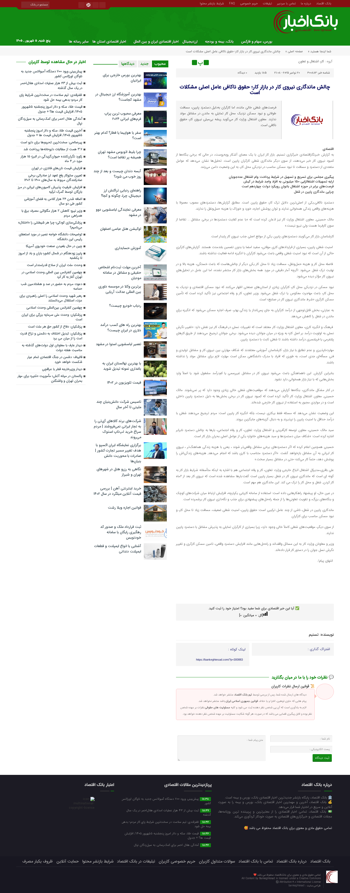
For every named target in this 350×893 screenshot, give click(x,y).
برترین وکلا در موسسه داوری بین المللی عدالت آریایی (119, 289)
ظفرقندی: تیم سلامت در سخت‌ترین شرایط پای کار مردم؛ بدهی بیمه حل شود (50, 97)
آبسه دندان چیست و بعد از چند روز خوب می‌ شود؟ (117, 173)
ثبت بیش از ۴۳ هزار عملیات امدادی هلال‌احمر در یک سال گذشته (51, 86)
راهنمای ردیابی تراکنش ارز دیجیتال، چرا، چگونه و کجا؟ (121, 193)
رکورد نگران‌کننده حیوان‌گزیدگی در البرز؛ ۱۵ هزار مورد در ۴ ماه (51, 159)
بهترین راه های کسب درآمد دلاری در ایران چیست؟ (120, 327)
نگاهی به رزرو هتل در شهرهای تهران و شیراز (119, 471)
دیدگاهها (127, 64)
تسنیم (313, 635)
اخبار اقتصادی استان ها (109, 41)
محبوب (160, 64)
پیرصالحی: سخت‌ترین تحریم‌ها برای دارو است (51, 142)
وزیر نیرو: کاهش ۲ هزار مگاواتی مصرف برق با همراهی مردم (52, 213)
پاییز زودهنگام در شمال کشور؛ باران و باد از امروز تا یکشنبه (50, 256)
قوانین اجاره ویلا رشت (124, 507)
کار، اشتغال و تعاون (311, 61)
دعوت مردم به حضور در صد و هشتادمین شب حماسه (51, 287)
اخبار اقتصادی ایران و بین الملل (156, 41)
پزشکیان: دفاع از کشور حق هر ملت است (55, 326)
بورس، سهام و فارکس (256, 41)
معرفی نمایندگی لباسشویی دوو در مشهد (118, 212)
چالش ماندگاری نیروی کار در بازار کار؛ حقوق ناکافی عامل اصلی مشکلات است (255, 90)
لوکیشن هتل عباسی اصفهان (120, 229)
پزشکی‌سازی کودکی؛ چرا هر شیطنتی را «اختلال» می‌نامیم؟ (50, 225)
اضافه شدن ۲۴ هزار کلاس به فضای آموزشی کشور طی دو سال (53, 202)
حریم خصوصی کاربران (177, 861)
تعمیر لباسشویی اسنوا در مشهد (118, 344)
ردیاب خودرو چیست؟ (125, 306)
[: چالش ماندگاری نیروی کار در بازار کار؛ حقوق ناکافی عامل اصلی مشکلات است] (180, 62)
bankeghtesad (297, 886)
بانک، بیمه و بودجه (219, 41)
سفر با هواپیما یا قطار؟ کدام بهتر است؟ (117, 135)
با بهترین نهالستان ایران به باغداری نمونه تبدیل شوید (121, 366)
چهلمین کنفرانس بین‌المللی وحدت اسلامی (54, 307)
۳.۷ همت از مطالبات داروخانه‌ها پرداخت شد (53, 149)
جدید (144, 64)
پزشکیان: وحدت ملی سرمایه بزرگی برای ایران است (52, 317)
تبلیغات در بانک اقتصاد (136, 861)
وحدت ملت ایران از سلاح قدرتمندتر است (54, 265)
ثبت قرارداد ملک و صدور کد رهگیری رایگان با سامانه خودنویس (120, 532)
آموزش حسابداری (128, 248)
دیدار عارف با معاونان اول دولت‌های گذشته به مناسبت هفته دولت (52, 348)
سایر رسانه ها (79, 41)
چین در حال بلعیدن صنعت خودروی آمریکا (54, 246)
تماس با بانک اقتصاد (256, 861)
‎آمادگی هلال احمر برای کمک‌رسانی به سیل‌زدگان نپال (50, 121)
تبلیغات (267, 3)
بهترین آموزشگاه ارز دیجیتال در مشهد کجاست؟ (118, 96)
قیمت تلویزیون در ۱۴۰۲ (124, 382)
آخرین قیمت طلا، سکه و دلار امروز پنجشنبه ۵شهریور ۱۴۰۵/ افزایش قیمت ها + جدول (53, 133)
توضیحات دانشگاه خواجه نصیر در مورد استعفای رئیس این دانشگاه (50, 237)
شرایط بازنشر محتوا (212, 3)
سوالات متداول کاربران (217, 861)
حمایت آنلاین (67, 861)
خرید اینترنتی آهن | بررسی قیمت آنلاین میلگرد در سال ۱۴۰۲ (117, 491)
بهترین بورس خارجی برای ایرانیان (122, 77)
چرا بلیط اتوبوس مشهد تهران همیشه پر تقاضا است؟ (119, 154)
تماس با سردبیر (286, 3)
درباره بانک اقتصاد (291, 861)
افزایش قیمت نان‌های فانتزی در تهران (57, 168)
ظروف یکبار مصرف (37, 861)
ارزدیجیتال (190, 41)
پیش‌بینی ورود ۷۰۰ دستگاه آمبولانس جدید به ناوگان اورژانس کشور (51, 74)
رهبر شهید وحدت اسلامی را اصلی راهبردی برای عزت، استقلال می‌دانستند (50, 298)
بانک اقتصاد (323, 3)
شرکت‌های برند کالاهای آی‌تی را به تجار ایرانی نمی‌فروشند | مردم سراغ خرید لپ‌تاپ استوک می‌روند (117, 429)
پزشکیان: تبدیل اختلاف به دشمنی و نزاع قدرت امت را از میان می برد (51, 336)
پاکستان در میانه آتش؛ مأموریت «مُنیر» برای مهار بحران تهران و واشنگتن (50, 379)
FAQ (232, 3)
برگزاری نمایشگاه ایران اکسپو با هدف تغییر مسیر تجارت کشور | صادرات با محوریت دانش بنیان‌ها (118, 453)
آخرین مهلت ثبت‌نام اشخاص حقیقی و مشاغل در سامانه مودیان (119, 272)
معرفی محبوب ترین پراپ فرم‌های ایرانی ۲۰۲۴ (123, 116)
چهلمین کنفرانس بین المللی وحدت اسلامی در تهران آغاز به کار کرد (52, 275)
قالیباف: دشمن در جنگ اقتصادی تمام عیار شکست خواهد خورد (54, 360)
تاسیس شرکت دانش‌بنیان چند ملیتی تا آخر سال (118, 404)
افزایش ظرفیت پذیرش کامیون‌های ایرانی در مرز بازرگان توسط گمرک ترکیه (50, 190)
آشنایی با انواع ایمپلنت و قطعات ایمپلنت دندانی (117, 548)
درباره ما (306, 3)
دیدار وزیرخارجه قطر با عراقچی (62, 369)
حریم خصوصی (249, 3)
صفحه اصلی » (294, 51)
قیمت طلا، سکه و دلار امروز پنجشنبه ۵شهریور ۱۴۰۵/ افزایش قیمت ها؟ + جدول (52, 109)
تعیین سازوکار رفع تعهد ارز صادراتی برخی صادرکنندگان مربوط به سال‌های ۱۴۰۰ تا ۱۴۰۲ (53, 178)
